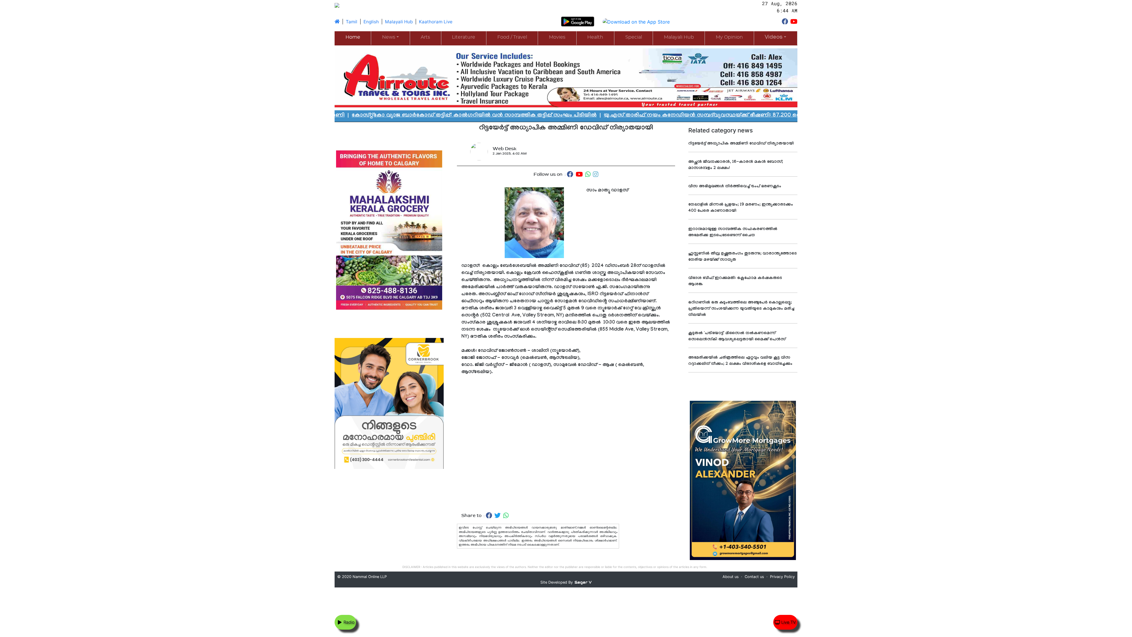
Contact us (754, 576)
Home (352, 37)
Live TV (788, 622)
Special (633, 37)
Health (595, 37)
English (371, 21)
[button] (775, 38)
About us (731, 576)
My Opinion (729, 37)
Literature (463, 37)
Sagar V (583, 582)
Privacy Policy (782, 576)
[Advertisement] (566, 444)
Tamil (351, 21)
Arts (425, 37)
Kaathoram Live (436, 21)
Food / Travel (512, 37)
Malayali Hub (399, 21)
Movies (557, 37)
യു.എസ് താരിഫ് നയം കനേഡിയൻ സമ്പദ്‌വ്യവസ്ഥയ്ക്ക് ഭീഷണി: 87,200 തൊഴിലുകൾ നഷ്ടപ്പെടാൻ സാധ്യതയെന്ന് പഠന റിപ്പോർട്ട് (665, 115)
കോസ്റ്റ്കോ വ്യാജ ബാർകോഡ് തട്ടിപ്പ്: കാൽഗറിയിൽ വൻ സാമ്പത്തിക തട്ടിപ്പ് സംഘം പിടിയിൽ (366, 115)
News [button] (388, 37)
